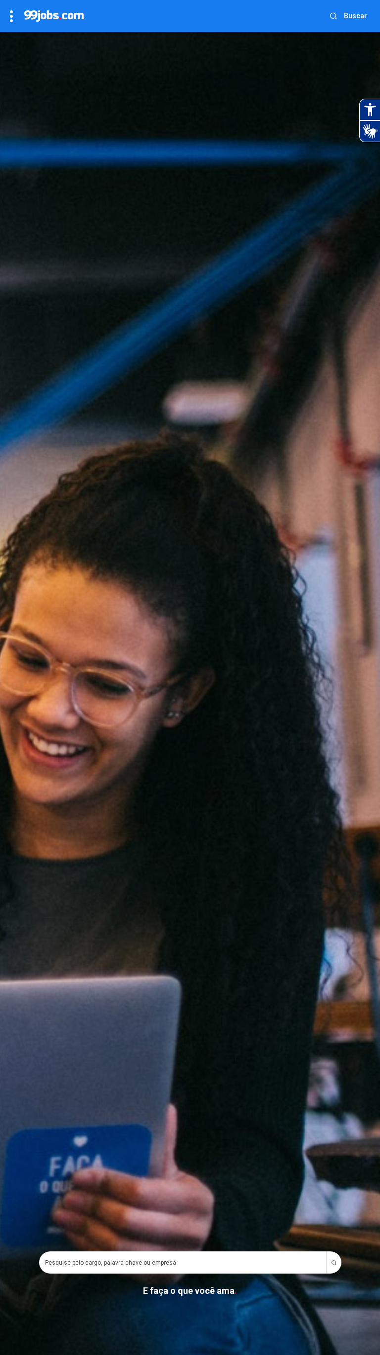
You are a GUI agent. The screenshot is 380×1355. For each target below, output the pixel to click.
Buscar (355, 16)
